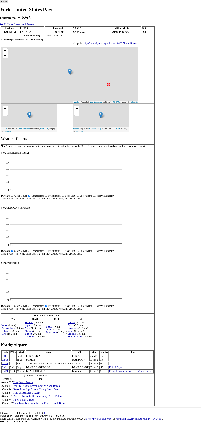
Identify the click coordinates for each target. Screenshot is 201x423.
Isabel (70, 331)
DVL (4, 367)
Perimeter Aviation (118, 371)
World (3, 24)
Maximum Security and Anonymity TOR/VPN (139, 418)
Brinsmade (51, 332)
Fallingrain (134, 102)
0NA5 (5, 359)
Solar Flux (70, 195)
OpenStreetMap (96, 102)
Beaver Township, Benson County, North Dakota (37, 396)
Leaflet (76, 102)
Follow (4, 1)
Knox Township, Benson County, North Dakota (37, 389)
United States (13, 24)
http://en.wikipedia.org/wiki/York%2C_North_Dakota (110, 43)
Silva (3, 333)
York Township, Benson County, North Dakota (36, 385)
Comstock (73, 328)
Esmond (72, 333)
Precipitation (54, 195)
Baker (71, 325)
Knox (4, 325)
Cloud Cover (20, 195)
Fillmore (5, 331)
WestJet (132, 371)
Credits (47, 413)
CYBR (5, 371)
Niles (48, 329)
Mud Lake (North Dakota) (26, 392)
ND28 (5, 363)
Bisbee (28, 333)
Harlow (71, 322)
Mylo (27, 328)
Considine (30, 336)
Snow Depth (86, 195)
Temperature (37, 195)
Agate (28, 325)
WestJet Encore (145, 371)
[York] (70, 71)
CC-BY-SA (116, 102)
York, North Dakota (23, 382)
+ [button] (5, 51)
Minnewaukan (75, 336)
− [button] (5, 56)
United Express (116, 367)
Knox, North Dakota (23, 399)
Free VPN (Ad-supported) (99, 418)
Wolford (29, 322)
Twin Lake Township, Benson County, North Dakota (39, 403)
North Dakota (27, 24)
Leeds (49, 326)
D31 (4, 356)
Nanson (29, 331)
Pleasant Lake (8, 328)
